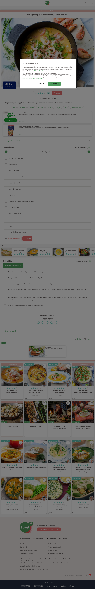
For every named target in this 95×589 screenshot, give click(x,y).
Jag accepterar (54, 83)
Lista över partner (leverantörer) (32, 78)
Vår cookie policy (39, 70)
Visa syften (41, 83)
